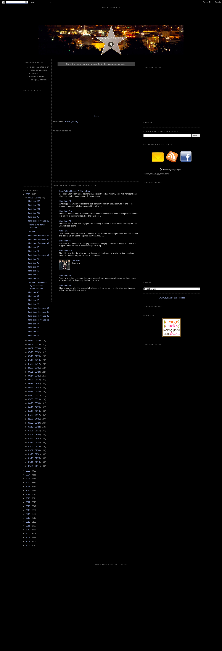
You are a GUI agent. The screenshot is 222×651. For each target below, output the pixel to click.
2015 (28, 510)
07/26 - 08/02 (34, 352)
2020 (28, 490)
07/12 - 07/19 (34, 360)
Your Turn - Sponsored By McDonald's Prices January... (37, 285)
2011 (28, 526)
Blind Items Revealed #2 (38, 243)
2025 (28, 471)
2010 (28, 530)
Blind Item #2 (33, 275)
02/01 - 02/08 (34, 450)
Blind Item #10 (33, 213)
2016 (28, 506)
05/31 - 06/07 (34, 384)
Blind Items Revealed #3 (38, 239)
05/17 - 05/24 (34, 391)
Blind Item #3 (33, 271)
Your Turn (31, 231)
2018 (28, 498)
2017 (28, 502)
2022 (28, 483)
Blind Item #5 (33, 263)
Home (96, 116)
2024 (28, 475)
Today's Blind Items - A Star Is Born (74, 191)
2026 (28, 194)
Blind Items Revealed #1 (38, 255)
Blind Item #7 (33, 251)
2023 (28, 479)
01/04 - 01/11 (34, 466)
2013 (28, 518)
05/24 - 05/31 (34, 387)
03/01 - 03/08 (34, 435)
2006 (28, 545)
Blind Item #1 (33, 279)
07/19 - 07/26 (34, 356)
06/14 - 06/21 (34, 376)
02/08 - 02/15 (34, 446)
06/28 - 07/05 (34, 368)
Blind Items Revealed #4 (38, 235)
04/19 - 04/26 (34, 407)
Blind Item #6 (33, 259)
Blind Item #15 (65, 211)
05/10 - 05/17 (34, 395)
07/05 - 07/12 (34, 364)
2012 (28, 522)
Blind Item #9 (33, 217)
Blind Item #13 (33, 201)
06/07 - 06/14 (34, 380)
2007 (28, 541)
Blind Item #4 (33, 267)
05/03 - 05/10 (34, 399)
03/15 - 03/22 (34, 427)
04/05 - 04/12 (34, 415)
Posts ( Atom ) (71, 121)
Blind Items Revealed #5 (38, 221)
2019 (28, 494)
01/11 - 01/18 (34, 462)
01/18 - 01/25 (34, 458)
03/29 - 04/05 (34, 419)
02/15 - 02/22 (34, 442)
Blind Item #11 (33, 209)
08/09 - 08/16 (34, 344)
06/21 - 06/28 (34, 372)
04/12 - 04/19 (34, 411)
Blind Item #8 (33, 247)
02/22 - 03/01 (34, 438)
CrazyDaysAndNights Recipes (172, 298)
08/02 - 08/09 (34, 348)
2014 (28, 514)
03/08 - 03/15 (34, 431)
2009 (28, 534)
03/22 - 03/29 (34, 423)
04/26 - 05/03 (34, 403)
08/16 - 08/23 (34, 340)
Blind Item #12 (33, 205)
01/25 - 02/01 (34, 454)
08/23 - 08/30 (34, 198)
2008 (28, 537)
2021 (28, 486)
